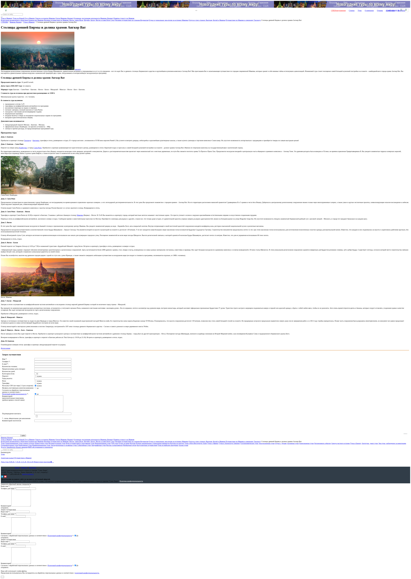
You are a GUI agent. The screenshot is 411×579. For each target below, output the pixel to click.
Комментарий (6, 506)
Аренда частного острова (340, 443)
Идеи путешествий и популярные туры (80, 443)
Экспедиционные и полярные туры (64, 445)
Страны (351, 10)
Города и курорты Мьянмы (45, 18)
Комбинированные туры (41, 445)
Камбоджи (23, 148)
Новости (24, 467)
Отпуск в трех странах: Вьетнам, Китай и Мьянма (207, 20)
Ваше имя (5, 486)
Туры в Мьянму (6, 18)
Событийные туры (84, 445)
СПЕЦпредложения (338, 10)
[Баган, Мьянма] (37, 296)
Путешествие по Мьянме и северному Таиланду (243, 20)
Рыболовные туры (25, 445)
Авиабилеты (11, 447)
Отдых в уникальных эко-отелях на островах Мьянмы (168, 20)
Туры (360, 10)
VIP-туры (114, 443)
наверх (405, 433)
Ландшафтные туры (98, 445)
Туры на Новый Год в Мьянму (24, 18)
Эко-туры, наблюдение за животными (392, 443)
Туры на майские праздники (168, 445)
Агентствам (390, 10)
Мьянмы (80, 215)
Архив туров (183, 445)
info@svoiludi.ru (28, 474)
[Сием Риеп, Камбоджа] (37, 194)
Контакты (401, 10)
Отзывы (380, 10)
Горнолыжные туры (306, 443)
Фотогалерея (5, 348)
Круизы (133, 443)
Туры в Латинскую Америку (229, 443)
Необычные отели (129, 445)
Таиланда (27, 140)
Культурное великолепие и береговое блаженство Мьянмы (22, 20)
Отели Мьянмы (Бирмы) (64, 18)
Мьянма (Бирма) (16, 22)
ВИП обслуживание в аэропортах (40, 447)
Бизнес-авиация (22, 447)
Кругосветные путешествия (147, 445)
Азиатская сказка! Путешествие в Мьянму (16, 458)
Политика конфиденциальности (131, 481)
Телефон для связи (8, 488)
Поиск (17, 467)
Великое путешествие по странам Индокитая (131, 20)
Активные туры (293, 443)
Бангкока (36, 140)
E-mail (3, 516)
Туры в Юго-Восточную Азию (196, 443)
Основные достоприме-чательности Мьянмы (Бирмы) (93, 18)
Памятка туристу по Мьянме (123, 18)
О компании (369, 10)
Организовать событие (322, 443)
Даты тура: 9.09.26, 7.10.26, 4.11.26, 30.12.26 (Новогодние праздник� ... (27, 462)
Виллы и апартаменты (114, 445)
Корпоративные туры (103, 443)
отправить (4, 567)
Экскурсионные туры (267, 443)
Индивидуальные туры (56, 443)
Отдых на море (124, 443)
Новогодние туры (41, 443)
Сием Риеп (38, 148)
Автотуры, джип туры (370, 443)
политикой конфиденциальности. (87, 573)
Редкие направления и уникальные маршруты (153, 443)
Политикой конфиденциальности (14, 394)
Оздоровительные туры (9, 445)
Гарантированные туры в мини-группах (20, 443)
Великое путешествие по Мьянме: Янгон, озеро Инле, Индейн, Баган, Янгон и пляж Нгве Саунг (79, 20)
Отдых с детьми (281, 443)
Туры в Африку (213, 443)
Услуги (3, 447)
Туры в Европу (355, 443)
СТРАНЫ (4, 22)
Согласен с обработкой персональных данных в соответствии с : (37, 536)
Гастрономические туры (249, 443)
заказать (78, 69)
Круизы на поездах (177, 443)
